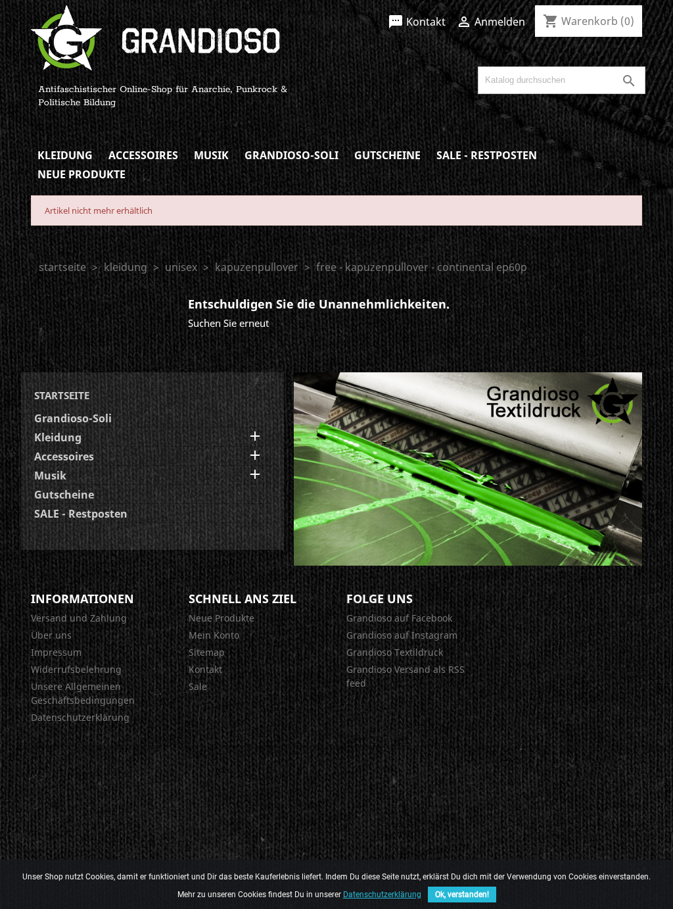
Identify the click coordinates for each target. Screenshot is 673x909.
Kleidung (65, 155)
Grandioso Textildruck (394, 652)
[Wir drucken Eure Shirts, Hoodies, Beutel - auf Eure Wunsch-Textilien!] (468, 467)
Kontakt (417, 21)
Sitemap (207, 652)
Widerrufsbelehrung (76, 669)
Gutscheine (387, 155)
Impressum (56, 652)
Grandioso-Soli (291, 155)
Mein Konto (214, 635)
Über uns (51, 635)
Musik (211, 155)
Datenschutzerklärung (80, 717)
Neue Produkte (81, 174)
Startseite (61, 395)
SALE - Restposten (486, 155)
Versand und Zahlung (79, 618)
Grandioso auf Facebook (399, 618)
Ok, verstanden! (462, 894)
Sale (198, 686)
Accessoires (143, 155)
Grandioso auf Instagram (401, 635)
